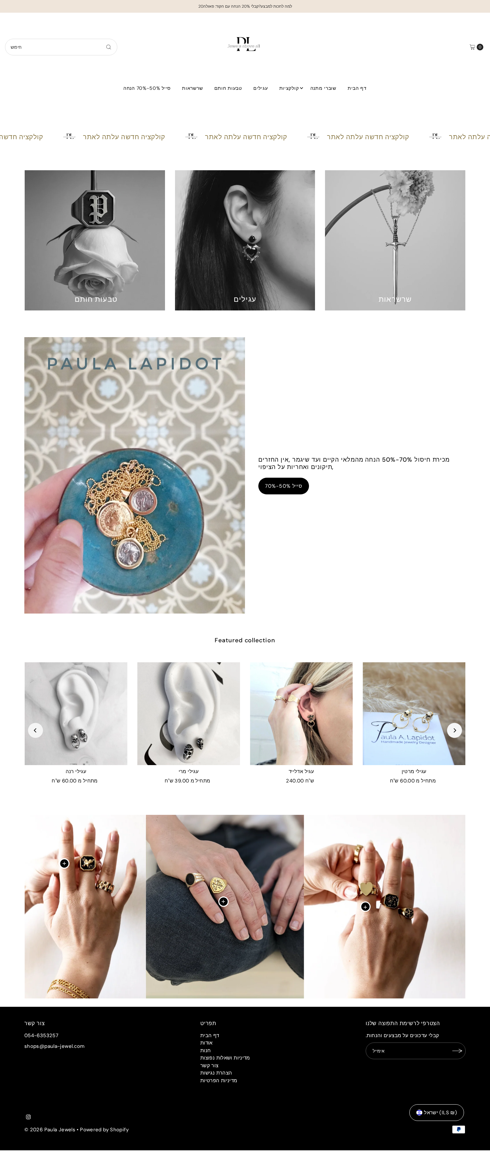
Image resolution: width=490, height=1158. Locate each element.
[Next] (454, 730)
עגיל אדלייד (301, 771)
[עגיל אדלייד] (301, 713)
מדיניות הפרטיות (218, 1080)
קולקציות (289, 88)
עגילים (260, 88)
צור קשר (209, 1065)
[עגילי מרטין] (414, 713)
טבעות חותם (228, 88)
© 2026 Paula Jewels (49, 1129)
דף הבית (357, 88)
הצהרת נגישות (216, 1073)
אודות (206, 1042)
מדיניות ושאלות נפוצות (225, 1058)
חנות (205, 1050)
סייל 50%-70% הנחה (147, 88)
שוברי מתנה (323, 88)
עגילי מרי (189, 771)
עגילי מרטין (414, 771)
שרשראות (192, 88)
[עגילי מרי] (188, 713)
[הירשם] (457, 1051)
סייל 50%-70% (284, 486)
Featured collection (245, 640)
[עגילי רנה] (76, 713)
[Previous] (35, 730)
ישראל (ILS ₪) (440, 1112)
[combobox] (61, 47)
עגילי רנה (76, 771)
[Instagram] (28, 1118)
